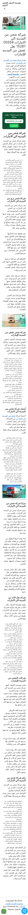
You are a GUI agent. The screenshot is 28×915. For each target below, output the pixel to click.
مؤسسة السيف (13, 74)
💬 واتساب (14, 125)
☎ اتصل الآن (14, 121)
